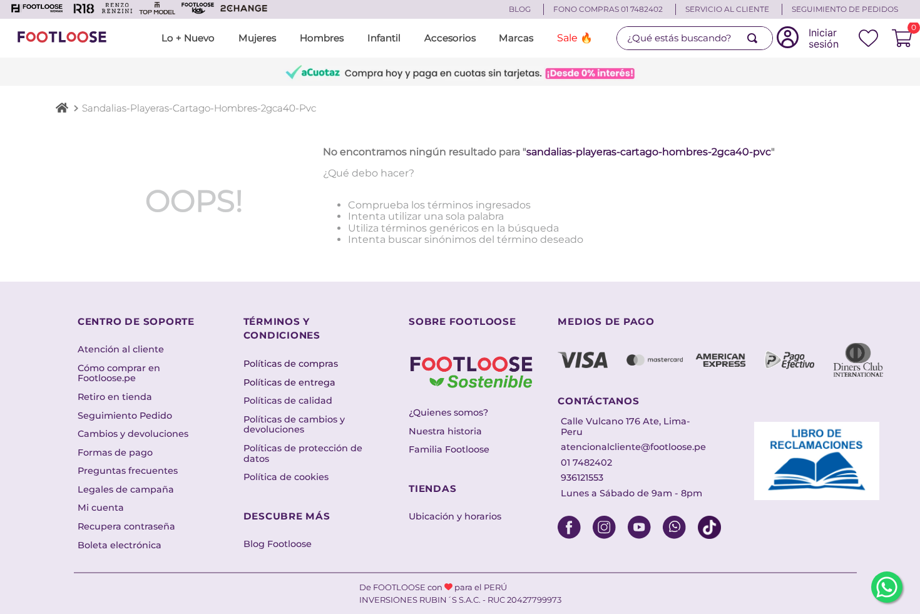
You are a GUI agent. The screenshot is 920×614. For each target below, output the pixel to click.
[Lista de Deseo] (869, 38)
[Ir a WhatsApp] (886, 587)
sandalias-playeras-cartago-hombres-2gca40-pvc (199, 108)
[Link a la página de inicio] (62, 109)
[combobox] (694, 38)
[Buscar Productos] (754, 38)
